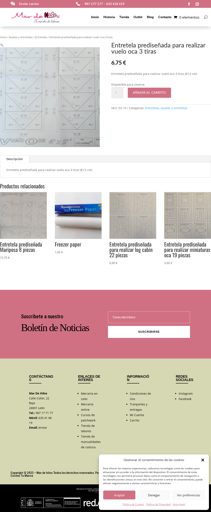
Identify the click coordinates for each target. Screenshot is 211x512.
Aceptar (119, 495)
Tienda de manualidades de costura (91, 441)
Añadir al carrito (149, 92)
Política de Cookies (133, 504)
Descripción (14, 159)
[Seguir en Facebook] (189, 4)
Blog (150, 17)
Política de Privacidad (158, 504)
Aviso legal (179, 504)
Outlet (138, 17)
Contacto (164, 17)
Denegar (154, 495)
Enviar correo (29, 4)
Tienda (124, 17)
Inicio (95, 17)
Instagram (186, 393)
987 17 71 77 (44, 413)
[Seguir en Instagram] (197, 4)
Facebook (185, 399)
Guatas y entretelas (21, 37)
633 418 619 (115, 4)
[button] (203, 460)
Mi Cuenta (137, 415)
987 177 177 (93, 4)
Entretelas (41, 37)
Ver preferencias (188, 495)
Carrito (134, 420)
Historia (109, 17)
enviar (43, 427)
